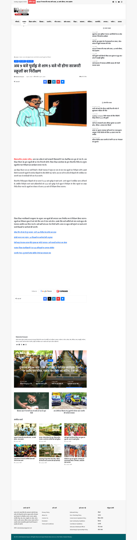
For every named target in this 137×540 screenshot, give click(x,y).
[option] (50, 369)
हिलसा (41, 22)
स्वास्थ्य (82, 22)
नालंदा (24, 22)
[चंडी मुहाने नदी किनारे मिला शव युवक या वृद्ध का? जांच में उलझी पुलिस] (75, 429)
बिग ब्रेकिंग (22, 61)
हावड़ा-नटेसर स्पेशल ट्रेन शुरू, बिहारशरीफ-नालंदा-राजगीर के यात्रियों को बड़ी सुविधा (50, 438)
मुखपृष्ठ (16, 57)
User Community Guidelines (77, 521)
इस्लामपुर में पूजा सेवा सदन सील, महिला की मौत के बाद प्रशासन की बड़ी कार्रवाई (49, 460)
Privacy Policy (46, 512)
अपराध (105, 22)
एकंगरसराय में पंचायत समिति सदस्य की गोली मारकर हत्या (24, 460)
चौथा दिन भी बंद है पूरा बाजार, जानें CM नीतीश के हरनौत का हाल (35, 232)
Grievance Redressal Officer (77, 527)
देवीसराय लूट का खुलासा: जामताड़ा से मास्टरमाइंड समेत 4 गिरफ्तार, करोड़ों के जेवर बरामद (74, 461)
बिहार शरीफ (32, 22)
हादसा (120, 22)
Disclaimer (45, 521)
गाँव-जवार (57, 22)
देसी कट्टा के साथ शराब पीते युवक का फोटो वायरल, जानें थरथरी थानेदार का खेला (40, 242)
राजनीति (97, 22)
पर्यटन (112, 22)
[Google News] (46, 291)
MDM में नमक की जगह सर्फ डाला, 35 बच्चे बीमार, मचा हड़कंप (54, 2)
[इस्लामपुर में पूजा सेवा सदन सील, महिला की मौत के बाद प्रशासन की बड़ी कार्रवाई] (50, 450)
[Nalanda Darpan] (21, 11)
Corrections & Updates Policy (78, 518)
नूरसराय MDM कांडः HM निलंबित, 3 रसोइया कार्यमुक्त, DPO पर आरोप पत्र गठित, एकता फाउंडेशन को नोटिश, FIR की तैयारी (50, 371)
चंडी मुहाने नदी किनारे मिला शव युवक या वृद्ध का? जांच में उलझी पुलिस (74, 438)
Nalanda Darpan (19, 77)
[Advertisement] (87, 10)
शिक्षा (75, 22)
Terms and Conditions (48, 524)
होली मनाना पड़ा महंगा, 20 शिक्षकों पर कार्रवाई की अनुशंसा (33, 237)
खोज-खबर (67, 22)
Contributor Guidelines (76, 524)
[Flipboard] (62, 291)
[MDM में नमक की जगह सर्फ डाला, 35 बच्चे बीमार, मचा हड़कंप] (25, 429)
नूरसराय (50, 360)
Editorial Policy (74, 512)
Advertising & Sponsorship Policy (79, 530)
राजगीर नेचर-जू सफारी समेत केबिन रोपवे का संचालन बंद (32, 253)
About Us (44, 515)
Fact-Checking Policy (75, 515)
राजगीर (49, 22)
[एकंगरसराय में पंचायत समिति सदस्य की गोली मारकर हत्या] (25, 450)
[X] (21, 345)
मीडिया (90, 22)
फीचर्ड (17, 22)
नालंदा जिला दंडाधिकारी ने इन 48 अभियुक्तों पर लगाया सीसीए (34, 248)
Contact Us (45, 518)
